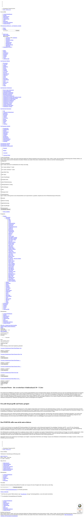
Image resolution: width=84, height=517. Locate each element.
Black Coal (10, 276)
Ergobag (5, 69)
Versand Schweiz (6, 23)
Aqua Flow (10, 253)
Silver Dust (10, 255)
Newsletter (5, 475)
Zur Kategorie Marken (5, 61)
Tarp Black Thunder (12, 238)
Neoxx (4, 77)
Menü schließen (6, 35)
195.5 (8, 340)
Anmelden (8, 37)
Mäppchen (5, 133)
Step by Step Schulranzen (8, 90)
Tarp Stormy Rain (12, 239)
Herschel (5, 72)
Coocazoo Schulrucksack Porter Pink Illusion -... (11, 360)
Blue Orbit (10, 245)
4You (4, 84)
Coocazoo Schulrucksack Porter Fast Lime (9, 372)
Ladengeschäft (6, 18)
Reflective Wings (11, 242)
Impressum (5, 21)
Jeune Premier (6, 73)
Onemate (5, 115)
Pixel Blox (10, 257)
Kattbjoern (5, 75)
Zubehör (5, 305)
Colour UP (10, 232)
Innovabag (5, 78)
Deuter (4, 67)
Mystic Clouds (11, 260)
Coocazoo (5, 64)
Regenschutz (11, 230)
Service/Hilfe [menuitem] (7, 17)
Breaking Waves (11, 273)
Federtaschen (6, 131)
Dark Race (10, 250)
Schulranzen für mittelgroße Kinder (10, 98)
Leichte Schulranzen (7, 104)
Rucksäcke (5, 304)
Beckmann (5, 63)
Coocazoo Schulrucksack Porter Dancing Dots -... (11, 366)
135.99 (4, 340)
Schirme (5, 135)
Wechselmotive (6, 140)
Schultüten (5, 134)
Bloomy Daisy (11, 256)
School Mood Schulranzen (8, 95)
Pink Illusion (11, 268)
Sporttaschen (5, 128)
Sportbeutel (10, 225)
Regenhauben (6, 137)
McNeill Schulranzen (7, 94)
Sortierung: (3, 328)
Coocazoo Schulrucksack (8, 112)
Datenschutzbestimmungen (11, 489)
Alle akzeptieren (8, 515)
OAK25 (5, 116)
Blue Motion (11, 275)
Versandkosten (23, 494)
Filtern (2, 327)
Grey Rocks (10, 278)
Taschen (5, 306)
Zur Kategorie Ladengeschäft (7, 145)
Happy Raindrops (12, 280)
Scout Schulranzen (7, 91)
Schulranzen (5, 303)
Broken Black (11, 243)
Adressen (8, 41)
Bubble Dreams (11, 279)
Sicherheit (5, 141)
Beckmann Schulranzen (8, 93)
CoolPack (5, 123)
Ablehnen (3, 515)
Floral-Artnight (11, 264)
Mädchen (10, 233)
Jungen (9, 235)
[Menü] (82, 504)
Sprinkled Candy (11, 271)
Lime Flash (10, 270)
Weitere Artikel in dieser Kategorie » (8, 326)
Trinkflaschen (6, 129)
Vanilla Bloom (11, 247)
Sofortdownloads (9, 44)
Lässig (4, 76)
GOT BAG (5, 71)
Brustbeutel (5, 136)
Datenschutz (5, 17)
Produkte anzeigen (4, 332)
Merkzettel (8, 45)
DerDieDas (5, 66)
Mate (9, 219)
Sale (4, 111)
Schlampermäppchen (12, 226)
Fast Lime (10, 240)
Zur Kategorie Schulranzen (6, 87)
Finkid (4, 85)
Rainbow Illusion (12, 249)
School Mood (6, 79)
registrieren (14, 37)
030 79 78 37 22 (4, 456)
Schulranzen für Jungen (8, 101)
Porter (9, 220)
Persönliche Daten (9, 40)
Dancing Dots (11, 265)
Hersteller (3, 335)
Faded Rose (10, 246)
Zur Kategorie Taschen (5, 143)
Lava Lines (10, 272)
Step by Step (5, 82)
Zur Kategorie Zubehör (5, 126)
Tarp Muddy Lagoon (12, 237)
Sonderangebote (11, 223)
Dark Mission (11, 269)
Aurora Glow (11, 244)
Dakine (4, 65)
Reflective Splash (12, 252)
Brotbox (5, 130)
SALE (4, 308)
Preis (2, 339)
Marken (4, 216)
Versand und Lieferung (8, 22)
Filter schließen (4, 331)
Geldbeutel (10, 227)
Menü (4, 28)
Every (9, 222)
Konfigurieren (15, 515)
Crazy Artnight (11, 263)
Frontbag (5, 70)
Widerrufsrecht (6, 16)
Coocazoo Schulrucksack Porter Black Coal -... (10, 378)
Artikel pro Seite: (4, 343)
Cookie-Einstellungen (7, 14)
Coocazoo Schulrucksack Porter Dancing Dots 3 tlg (11, 354)
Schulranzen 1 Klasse (7, 103)
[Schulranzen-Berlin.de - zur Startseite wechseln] (11, 25)
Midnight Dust (11, 277)
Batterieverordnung (7, 470)
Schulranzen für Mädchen (8, 100)
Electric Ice (10, 259)
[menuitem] (43, 14)
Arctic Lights (11, 236)
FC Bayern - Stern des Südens (14, 258)
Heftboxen (10, 229)
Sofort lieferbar (4, 333)
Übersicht (8, 38)
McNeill (5, 83)
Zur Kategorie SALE (5, 144)
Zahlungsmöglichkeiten (8, 468)
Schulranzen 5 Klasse (7, 106)
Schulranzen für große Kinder (9, 99)
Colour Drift (11, 251)
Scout (4, 80)
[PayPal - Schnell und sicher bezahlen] (9, 325)
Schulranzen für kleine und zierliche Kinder (12, 97)
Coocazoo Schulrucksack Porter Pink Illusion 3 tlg (11, 348)
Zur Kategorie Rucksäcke (6, 108)
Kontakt (4, 15)
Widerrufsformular (7, 464)
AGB (4, 20)
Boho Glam (10, 262)
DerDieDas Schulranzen (8, 92)
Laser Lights (11, 266)
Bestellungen (8, 43)
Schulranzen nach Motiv (8, 105)
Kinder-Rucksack (6, 139)
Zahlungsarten (9, 42)
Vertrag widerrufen (4, 491)
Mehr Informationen (68, 514)
